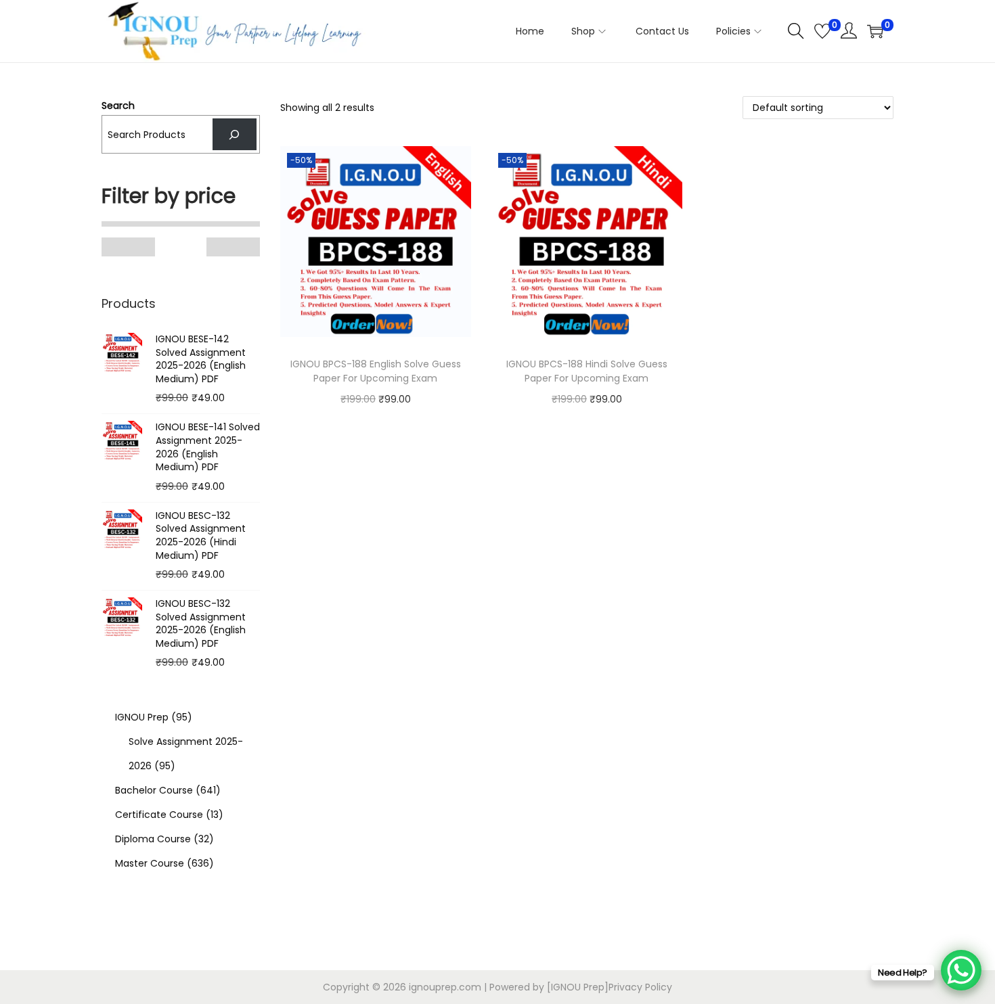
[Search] (235, 134)
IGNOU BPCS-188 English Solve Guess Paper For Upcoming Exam (375, 371)
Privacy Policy (640, 987)
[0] (822, 31)
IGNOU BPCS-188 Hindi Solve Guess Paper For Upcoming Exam (586, 371)
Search (118, 105)
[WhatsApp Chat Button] (961, 970)
